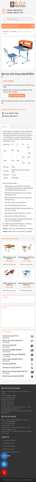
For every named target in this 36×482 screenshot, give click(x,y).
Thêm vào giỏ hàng (18, 95)
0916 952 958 (10, 399)
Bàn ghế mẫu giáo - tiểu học (16, 101)
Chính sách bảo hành (8, 443)
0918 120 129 (10, 401)
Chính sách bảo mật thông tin (11, 452)
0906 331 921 (10, 407)
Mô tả (5, 127)
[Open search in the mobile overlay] (18, 19)
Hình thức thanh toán (8, 449)
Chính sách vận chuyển (9, 446)
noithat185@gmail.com (9, 429)
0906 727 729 (10, 405)
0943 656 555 (10, 403)
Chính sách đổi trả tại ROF (10, 440)
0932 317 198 (10, 425)
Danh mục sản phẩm (10, 26)
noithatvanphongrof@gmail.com (12, 409)
